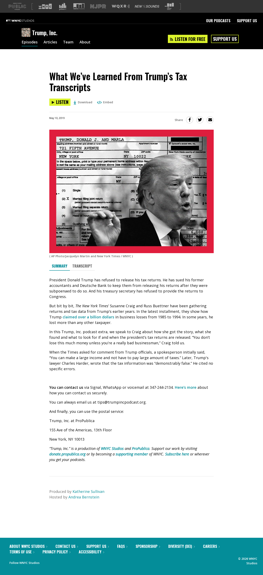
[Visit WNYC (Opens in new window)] (45, 6)
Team (68, 42)
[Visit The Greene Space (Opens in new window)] (169, 6)
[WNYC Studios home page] (25, 20)
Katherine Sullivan (88, 491)
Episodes (30, 42)
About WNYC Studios (27, 546)
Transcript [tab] (82, 266)
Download (85, 102)
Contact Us (65, 546)
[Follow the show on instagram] (61, 562)
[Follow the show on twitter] (53, 562)
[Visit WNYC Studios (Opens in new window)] (79, 6)
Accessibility (90, 551)
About (85, 42)
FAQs (121, 546)
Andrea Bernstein (83, 497)
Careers (210, 546)
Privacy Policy (55, 551)
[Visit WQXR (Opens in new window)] (120, 6)
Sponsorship (146, 546)
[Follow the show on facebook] (45, 562)
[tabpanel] (131, 369)
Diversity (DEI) (180, 546)
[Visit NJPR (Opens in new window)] (98, 6)
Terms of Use (20, 551)
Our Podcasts (218, 20)
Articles (50, 42)
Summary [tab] (59, 266)
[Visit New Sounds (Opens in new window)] (147, 6)
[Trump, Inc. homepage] (27, 32)
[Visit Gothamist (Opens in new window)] (63, 6)
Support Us (247, 20)
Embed (108, 102)
